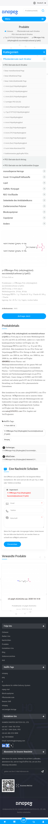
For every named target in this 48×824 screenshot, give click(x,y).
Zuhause (10, 31)
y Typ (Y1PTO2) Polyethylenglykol (15, 37)
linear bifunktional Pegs (13, 76)
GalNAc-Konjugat (11, 189)
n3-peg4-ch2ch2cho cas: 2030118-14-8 (24, 599)
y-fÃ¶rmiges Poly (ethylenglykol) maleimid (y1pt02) (20, 459)
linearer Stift (6, 701)
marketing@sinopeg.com (16, 741)
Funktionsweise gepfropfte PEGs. (16, 153)
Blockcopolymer (10, 212)
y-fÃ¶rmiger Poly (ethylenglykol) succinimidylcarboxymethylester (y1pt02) (20, 451)
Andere (6, 224)
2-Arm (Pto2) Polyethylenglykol (15, 91)
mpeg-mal (5, 689)
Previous (40, 557)
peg (3, 677)
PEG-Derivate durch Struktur (22, 34)
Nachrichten (6, 640)
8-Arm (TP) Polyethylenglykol (15, 133)
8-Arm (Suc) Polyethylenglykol (15, 143)
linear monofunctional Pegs (14, 71)
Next (44, 557)
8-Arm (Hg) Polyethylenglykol (15, 138)
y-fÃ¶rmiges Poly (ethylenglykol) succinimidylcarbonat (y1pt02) (23, 432)
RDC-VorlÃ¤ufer (10, 194)
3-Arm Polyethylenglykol (13, 117)
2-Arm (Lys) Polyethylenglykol (15, 86)
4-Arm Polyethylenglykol (13, 122)
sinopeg (7, 440)
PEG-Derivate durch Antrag (15, 159)
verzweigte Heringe (9, 709)
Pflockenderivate (8, 697)
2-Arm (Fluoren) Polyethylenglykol (16, 107)
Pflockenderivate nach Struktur (28, 31)
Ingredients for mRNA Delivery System (16, 685)
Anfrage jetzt (24, 316)
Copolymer (8, 218)
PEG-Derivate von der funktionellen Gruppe (21, 165)
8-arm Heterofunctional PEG (14, 148)
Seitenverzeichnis (8, 656)
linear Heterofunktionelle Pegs (15, 81)
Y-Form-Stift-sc (9, 426)
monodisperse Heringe (13, 171)
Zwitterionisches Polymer (14, 206)
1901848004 (8, 737)
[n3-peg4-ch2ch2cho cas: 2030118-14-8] (24, 580)
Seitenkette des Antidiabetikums (17, 200)
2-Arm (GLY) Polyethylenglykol (15, 97)
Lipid (5, 183)
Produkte (5, 644)
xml (3, 660)
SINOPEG (6, 362)
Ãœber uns (6, 636)
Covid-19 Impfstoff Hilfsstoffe (16, 177)
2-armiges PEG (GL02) (12, 102)
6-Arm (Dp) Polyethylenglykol (15, 128)
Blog (3, 652)
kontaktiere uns (8, 648)
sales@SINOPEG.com (14, 411)
